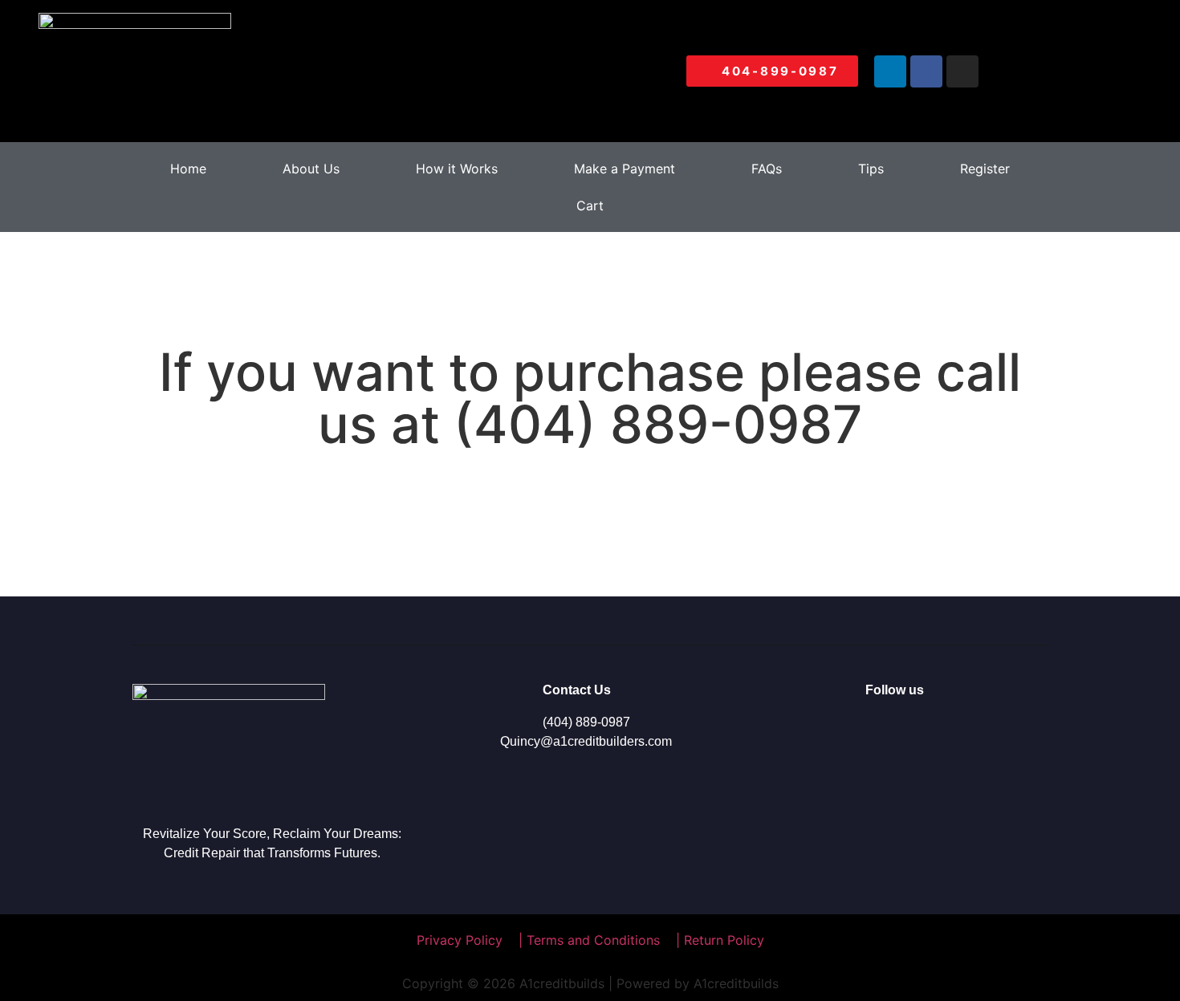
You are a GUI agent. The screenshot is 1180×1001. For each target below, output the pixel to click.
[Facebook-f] (891, 730)
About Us (311, 169)
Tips (871, 169)
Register (985, 169)
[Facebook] (926, 71)
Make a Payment (624, 169)
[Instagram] (962, 71)
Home (188, 169)
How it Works (457, 169)
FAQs (766, 169)
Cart (590, 205)
